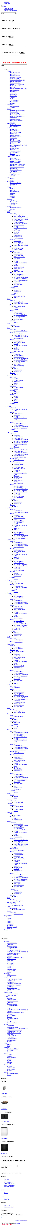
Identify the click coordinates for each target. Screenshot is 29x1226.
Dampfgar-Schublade (15, 132)
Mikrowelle (13, 93)
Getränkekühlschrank (15, 159)
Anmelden (6, 2)
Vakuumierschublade (15, 151)
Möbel (8, 177)
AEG (8, 212)
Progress (9, 799)
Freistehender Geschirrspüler (17, 110)
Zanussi (9, 911)
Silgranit (12, 97)
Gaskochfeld (13, 138)
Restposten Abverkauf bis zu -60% (15, 62)
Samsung (9, 812)
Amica (8, 299)
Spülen (12, 99)
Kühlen (9, 157)
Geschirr (9, 109)
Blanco (9, 376)
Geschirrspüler (14, 112)
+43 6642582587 (8, 9)
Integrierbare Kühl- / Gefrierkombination (15, 82)
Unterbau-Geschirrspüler (16, 120)
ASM (8, 323)
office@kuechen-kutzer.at (10, 10)
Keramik (12, 190)
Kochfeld (12, 87)
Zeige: (2, 1167)
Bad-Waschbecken (15, 72)
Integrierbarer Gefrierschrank (17, 164)
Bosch (8, 432)
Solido (8, 898)
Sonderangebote (8, 915)
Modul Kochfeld (14, 148)
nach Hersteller (8, 210)
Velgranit (12, 196)
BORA (9, 406)
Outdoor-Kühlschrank (16, 170)
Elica (8, 580)
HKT (8, 637)
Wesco (8, 906)
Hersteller (6, 1199)
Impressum (6, 1180)
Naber (8, 713)
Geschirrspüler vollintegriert (17, 80)
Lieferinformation (8, 1182)
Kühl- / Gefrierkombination (17, 167)
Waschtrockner (14, 203)
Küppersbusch (10, 644)
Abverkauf (10, 71)
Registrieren (7, 3)
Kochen (9, 128)
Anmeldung (10, 922)
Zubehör (12, 103)
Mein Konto (10, 925)
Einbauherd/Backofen (15, 77)
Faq (8, 919)
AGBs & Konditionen (9, 1185)
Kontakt (9, 921)
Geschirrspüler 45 (14, 78)
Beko (8, 328)
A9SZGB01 (4, 1094)
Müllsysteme (13, 94)
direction (17, 1223)
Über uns (9, 918)
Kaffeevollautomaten (15, 85)
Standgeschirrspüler (15, 119)
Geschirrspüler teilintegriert (17, 114)
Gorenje (9, 593)
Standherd (12, 149)
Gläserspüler (13, 117)
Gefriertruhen (13, 158)
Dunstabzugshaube (15, 75)
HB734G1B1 (4, 1153)
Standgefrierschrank (15, 172)
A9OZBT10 (4, 1109)
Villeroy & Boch (11, 902)
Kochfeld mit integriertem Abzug (18, 88)
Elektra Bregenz (11, 539)
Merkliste (9, 928)
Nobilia (9, 793)
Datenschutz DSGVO (9, 1183)
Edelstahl (12, 188)
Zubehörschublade (15, 155)
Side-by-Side (13, 96)
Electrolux (9, 507)
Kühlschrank (13, 91)
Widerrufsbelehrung (9, 1186)
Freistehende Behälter (15, 183)
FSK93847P (4, 1138)
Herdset (12, 139)
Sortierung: (3, 1166)
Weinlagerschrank (14, 174)
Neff (8, 729)
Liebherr (9, 684)
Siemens (9, 821)
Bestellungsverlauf (12, 927)
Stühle (12, 180)
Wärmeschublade (14, 100)
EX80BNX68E (5, 1121)
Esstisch (12, 178)
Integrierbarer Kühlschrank (17, 84)
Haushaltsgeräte (11, 123)
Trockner (12, 200)
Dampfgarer (13, 74)
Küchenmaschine (14, 126)
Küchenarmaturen (14, 90)
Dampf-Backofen (14, 130)
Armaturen (10, 104)
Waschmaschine (14, 101)
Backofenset (13, 129)
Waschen (9, 199)
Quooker (9, 803)
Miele (8, 708)
